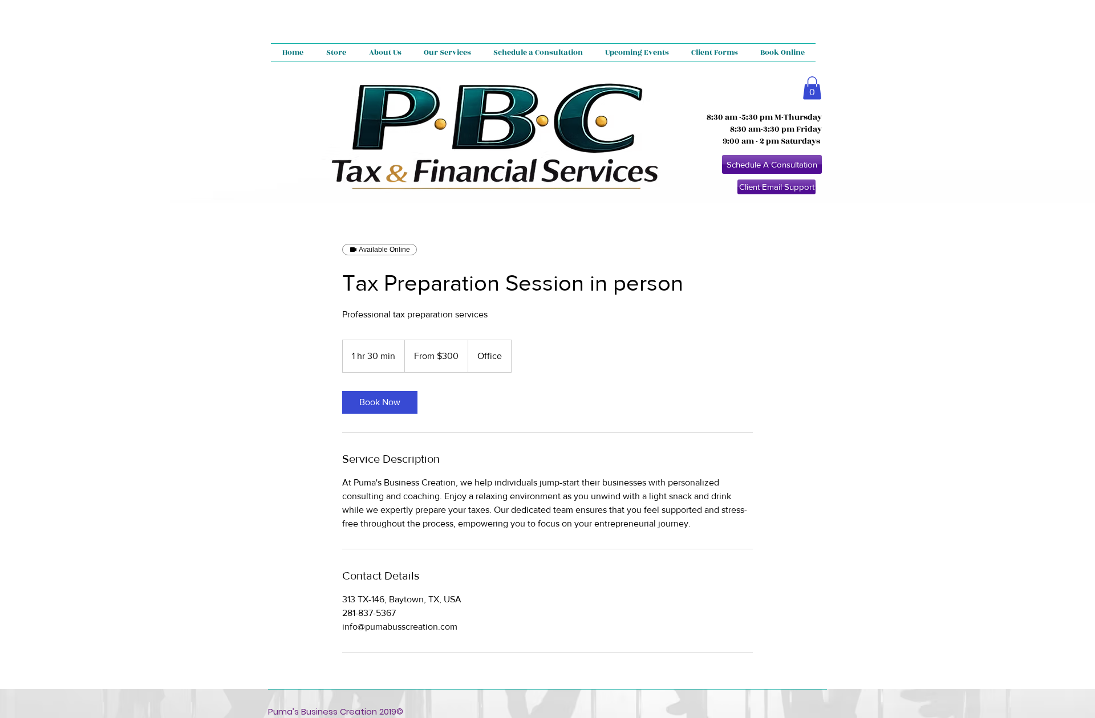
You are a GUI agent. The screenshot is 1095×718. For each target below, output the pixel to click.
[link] (379, 402)
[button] (812, 88)
